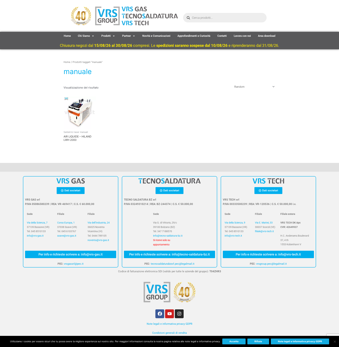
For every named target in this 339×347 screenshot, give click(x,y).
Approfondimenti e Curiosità (193, 35)
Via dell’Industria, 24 (99, 222)
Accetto (234, 341)
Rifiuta (258, 341)
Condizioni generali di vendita (169, 332)
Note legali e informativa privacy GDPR (169, 323)
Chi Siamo (84, 35)
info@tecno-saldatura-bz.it (168, 235)
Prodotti (106, 35)
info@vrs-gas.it (35, 235)
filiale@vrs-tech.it (264, 231)
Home (67, 35)
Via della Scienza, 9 (235, 222)
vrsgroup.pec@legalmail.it (271, 263)
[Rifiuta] (334, 341)
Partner (126, 35)
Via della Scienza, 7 (37, 222)
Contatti (222, 35)
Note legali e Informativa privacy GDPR (300, 341)
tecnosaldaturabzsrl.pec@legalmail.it (172, 263)
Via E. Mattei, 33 (264, 222)
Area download (266, 35)
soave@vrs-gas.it (66, 235)
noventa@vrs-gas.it (98, 240)
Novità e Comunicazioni (156, 35)
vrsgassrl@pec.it (74, 263)
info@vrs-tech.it (233, 235)
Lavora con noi (242, 35)
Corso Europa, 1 (66, 222)
